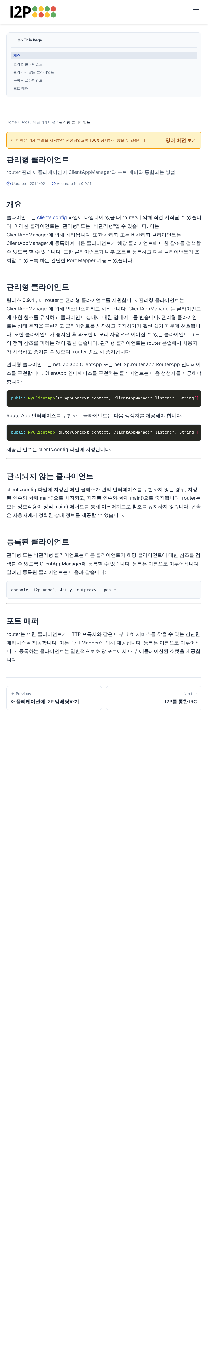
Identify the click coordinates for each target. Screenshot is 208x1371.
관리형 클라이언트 (28, 64)
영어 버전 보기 (181, 140)
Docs (24, 122)
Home (11, 122)
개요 (16, 55)
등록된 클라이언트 (28, 80)
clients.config (52, 217)
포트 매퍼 (20, 88)
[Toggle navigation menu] (196, 11)
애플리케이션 (44, 122)
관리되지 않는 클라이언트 (33, 72)
